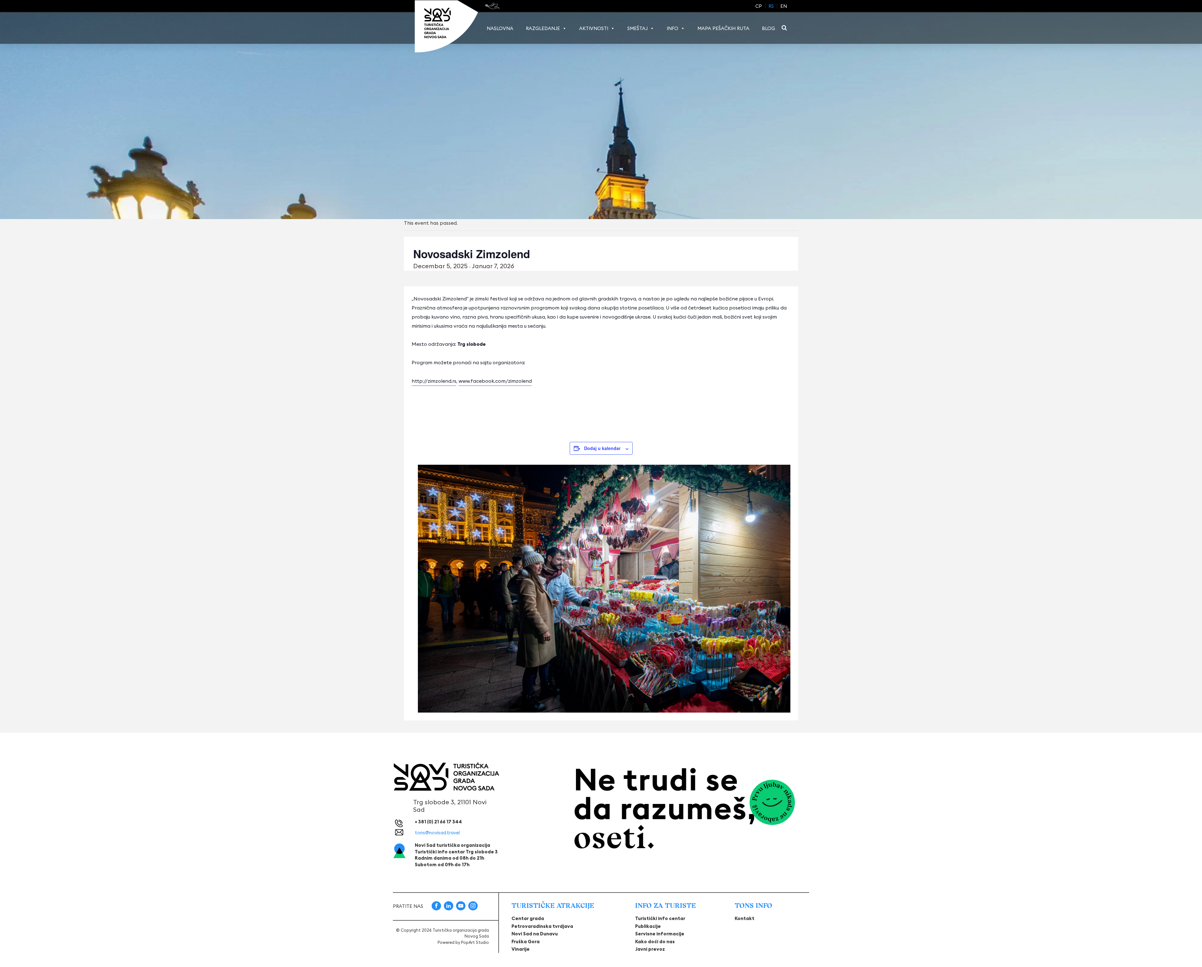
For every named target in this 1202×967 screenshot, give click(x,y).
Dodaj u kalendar (602, 448)
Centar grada (527, 918)
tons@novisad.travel (437, 833)
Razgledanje (543, 28)
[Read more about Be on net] (493, 6)
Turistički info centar (660, 918)
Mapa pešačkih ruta (723, 28)
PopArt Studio (475, 942)
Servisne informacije (659, 934)
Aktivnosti (593, 28)
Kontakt (744, 918)
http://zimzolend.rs (434, 381)
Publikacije (648, 926)
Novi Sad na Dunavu (534, 934)
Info (672, 28)
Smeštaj (637, 28)
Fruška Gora (525, 941)
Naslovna (500, 28)
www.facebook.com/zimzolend (495, 381)
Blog (768, 28)
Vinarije (520, 949)
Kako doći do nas (655, 941)
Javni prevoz (650, 949)
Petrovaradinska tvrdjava (542, 926)
